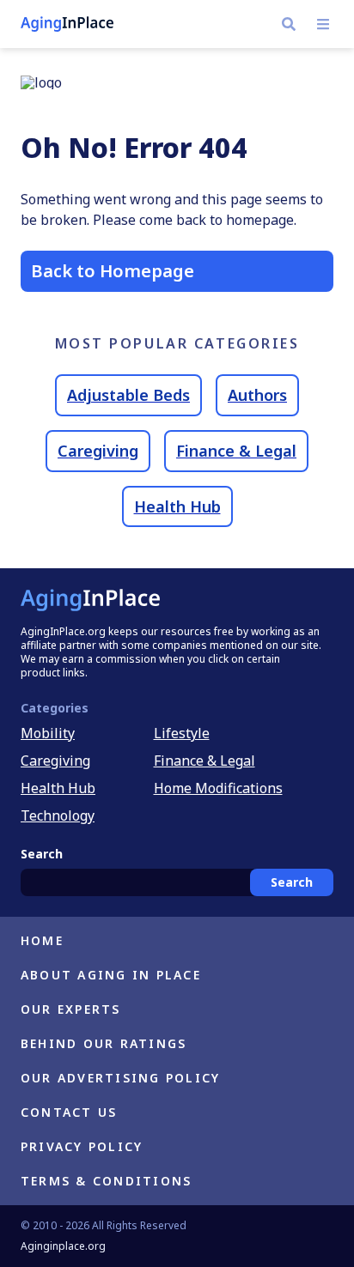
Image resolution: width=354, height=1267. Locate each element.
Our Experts (71, 1009)
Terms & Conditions (106, 1181)
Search (292, 882)
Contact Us (69, 1112)
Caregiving (98, 450)
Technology (58, 815)
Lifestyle (182, 733)
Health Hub (177, 506)
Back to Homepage (112, 270)
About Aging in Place (111, 975)
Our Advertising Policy (120, 1078)
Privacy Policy (82, 1146)
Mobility (48, 733)
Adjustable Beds (128, 395)
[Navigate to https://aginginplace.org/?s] (288, 24)
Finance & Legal (236, 450)
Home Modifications (218, 788)
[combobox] (177, 882)
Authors (257, 395)
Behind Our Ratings (103, 1043)
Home (42, 940)
